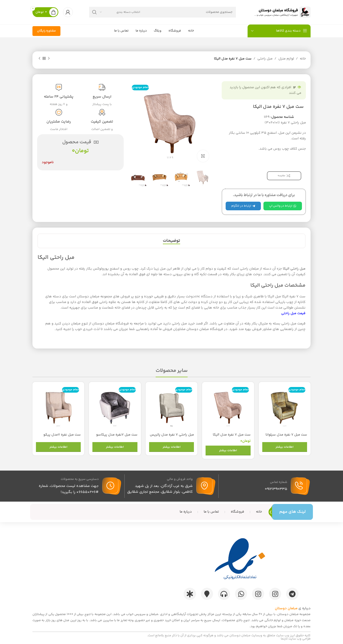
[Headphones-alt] (224, 594)
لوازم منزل (286, 58)
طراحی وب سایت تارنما (296, 638)
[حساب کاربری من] (68, 12)
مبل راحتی (265, 58)
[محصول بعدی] (39, 58)
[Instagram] (275, 594)
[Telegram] (292, 594)
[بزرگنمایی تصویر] (203, 156)
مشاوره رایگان (46, 30)
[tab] (171, 241)
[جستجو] (94, 12)
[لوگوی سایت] (281, 12)
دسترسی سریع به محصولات (80, 479)
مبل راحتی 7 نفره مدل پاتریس (172, 434)
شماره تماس (278, 482)
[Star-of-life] (190, 594)
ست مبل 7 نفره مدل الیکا (232, 434)
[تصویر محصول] (284, 407)
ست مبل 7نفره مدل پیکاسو (116, 434)
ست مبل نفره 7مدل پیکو (62, 434)
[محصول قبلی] (48, 58)
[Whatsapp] (241, 594)
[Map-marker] (207, 594)
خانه (303, 58)
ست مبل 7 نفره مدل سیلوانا (286, 434)
